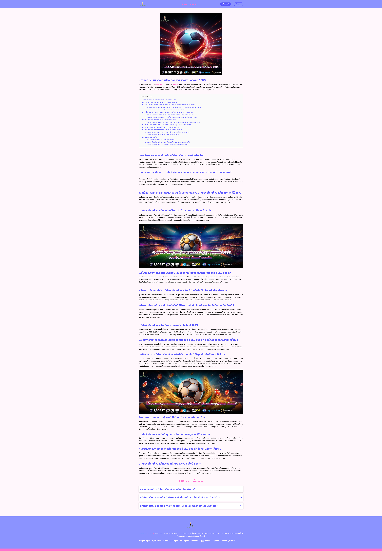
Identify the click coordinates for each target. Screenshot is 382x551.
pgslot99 (216, 541)
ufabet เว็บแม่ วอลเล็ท (146, 533)
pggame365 (206, 541)
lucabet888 (195, 541)
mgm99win (156, 541)
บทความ (193, 4)
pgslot (175, 84)
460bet (224, 541)
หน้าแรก (184, 4)
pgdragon (174, 541)
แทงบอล (159, 84)
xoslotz (166, 541)
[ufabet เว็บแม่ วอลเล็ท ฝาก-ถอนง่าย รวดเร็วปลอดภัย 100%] (158, 4)
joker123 (232, 541)
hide (151, 97)
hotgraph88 (184, 541)
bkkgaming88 (144, 541)
